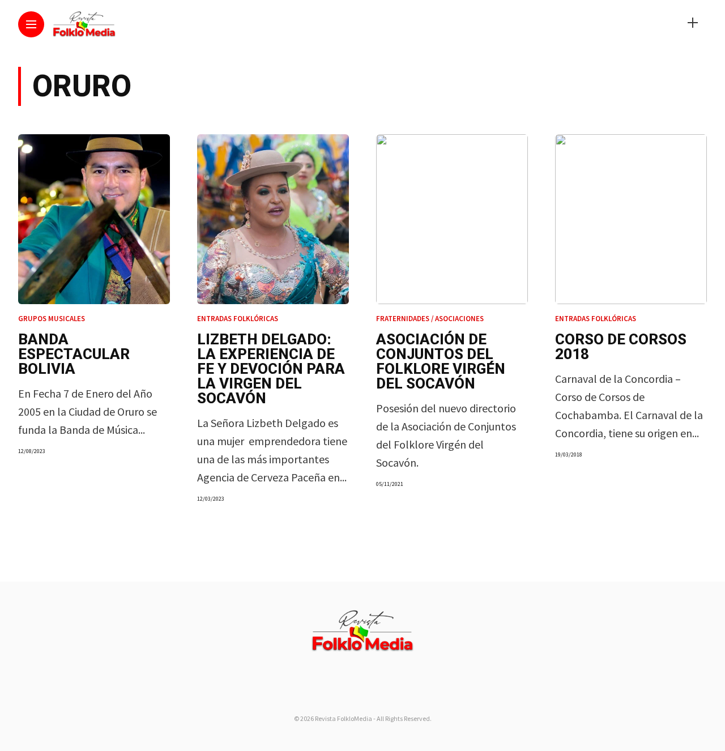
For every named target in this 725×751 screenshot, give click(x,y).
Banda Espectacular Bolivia (74, 354)
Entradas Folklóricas (237, 318)
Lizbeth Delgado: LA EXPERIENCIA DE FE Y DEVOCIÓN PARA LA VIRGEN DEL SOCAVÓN (271, 369)
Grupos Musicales (51, 318)
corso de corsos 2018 (620, 346)
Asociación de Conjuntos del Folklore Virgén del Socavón (440, 361)
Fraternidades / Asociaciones (430, 318)
